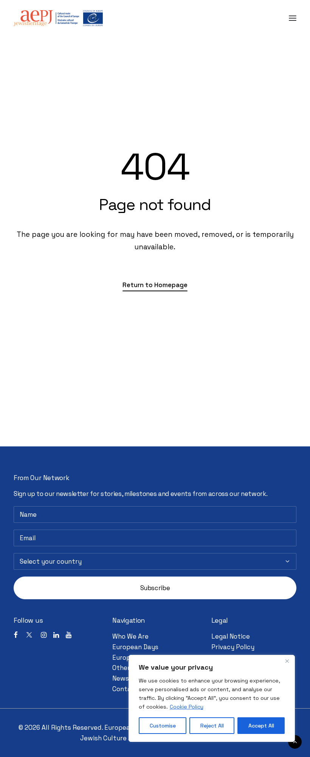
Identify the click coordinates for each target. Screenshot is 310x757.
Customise (163, 725)
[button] (292, 18)
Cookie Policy (186, 706)
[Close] (286, 661)
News (120, 678)
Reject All (212, 725)
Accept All (261, 725)
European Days (135, 647)
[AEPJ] (58, 18)
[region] (212, 698)
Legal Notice (230, 636)
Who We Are (130, 636)
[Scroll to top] (295, 741)
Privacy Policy (232, 647)
